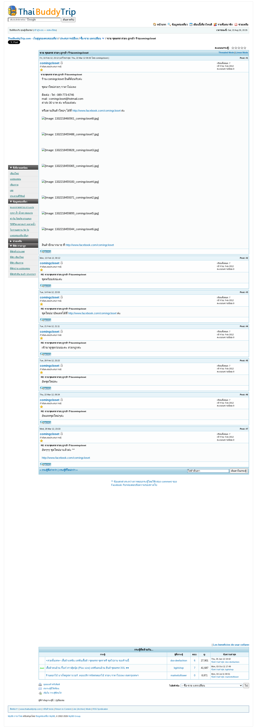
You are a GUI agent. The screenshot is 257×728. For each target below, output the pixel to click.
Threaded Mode (226, 52)
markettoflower (179, 675)
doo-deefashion (178, 660)
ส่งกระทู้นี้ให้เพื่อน (51, 688)
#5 (247, 360)
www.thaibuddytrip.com (30, 709)
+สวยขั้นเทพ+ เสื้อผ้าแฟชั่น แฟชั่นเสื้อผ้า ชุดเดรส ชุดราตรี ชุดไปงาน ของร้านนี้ (87, 660)
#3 (247, 292)
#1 (247, 58)
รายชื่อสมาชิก (225, 24)
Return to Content (63, 709)
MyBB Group (74, 716)
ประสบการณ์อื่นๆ (69, 38)
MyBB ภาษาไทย (15, 716)
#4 (247, 326)
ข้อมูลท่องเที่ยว (180, 24)
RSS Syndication (100, 709)
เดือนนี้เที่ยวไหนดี (202, 24)
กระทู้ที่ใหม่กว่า (67, 470)
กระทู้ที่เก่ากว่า (49, 470)
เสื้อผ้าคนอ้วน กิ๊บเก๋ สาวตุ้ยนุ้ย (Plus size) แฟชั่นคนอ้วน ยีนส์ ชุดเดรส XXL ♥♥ (87, 667)
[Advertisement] (23, 108)
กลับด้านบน (48, 709)
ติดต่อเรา (14, 709)
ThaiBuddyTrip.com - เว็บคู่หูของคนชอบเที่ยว (33, 38)
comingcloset (102, 58)
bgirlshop (179, 667)
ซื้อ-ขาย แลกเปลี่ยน (90, 38)
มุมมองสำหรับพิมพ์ (51, 684)
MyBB (52, 716)
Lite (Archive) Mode (82, 709)
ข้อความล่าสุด (217, 662)
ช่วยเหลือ (243, 24)
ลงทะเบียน (51, 30)
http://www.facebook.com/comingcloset (96, 110)
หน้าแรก (161, 24)
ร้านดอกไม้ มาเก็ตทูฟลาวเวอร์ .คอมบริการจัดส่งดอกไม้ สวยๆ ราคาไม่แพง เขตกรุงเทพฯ (92, 675)
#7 (247, 429)
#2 (247, 258)
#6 (247, 394)
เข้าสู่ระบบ (38, 30)
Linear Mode (242, 52)
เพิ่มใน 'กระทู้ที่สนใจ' (52, 693)
